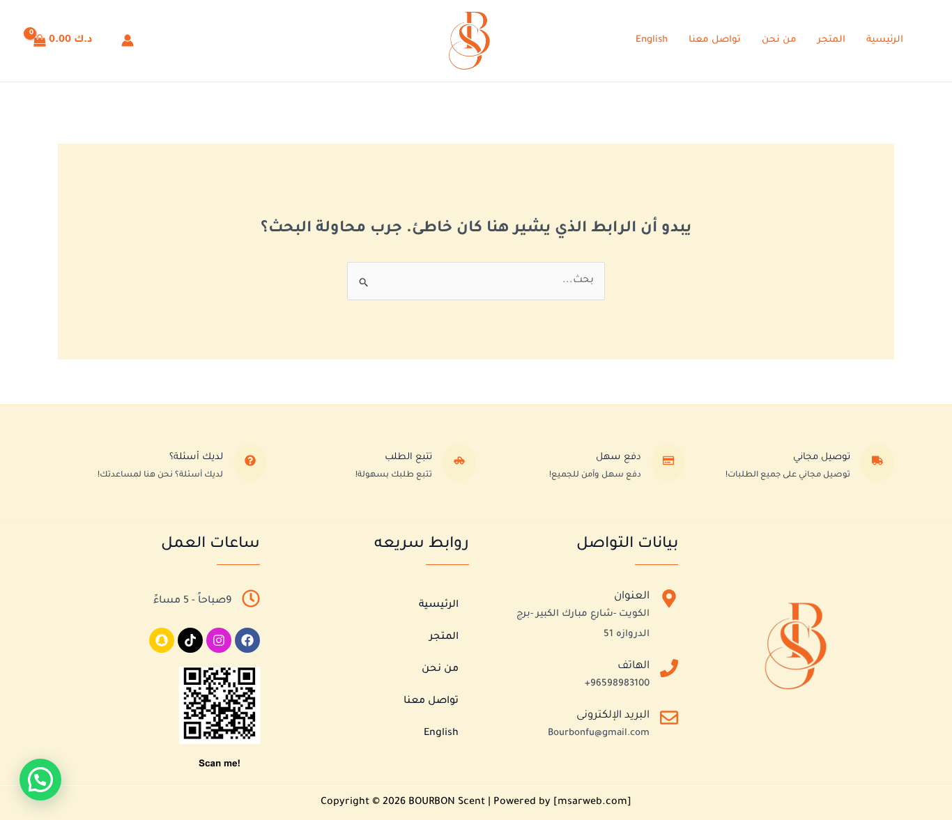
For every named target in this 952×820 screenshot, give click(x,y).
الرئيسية (884, 40)
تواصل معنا (715, 40)
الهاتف (633, 666)
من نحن (779, 40)
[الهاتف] (669, 671)
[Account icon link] (127, 40)
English (652, 40)
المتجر (831, 40)
